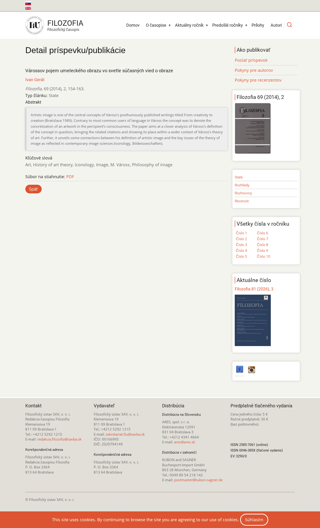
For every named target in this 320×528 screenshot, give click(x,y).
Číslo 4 (241, 250)
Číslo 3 (241, 244)
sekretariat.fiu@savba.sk (125, 434)
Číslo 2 (241, 238)
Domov (133, 25)
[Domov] (34, 25)
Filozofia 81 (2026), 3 (254, 288)
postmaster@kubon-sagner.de (198, 479)
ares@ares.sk (184, 442)
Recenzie (242, 201)
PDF (70, 176)
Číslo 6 (262, 233)
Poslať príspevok (251, 60)
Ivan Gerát (35, 79)
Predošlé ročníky (227, 25)
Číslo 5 (241, 256)
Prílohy (258, 25)
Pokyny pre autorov (254, 70)
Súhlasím (254, 519)
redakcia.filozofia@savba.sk (59, 439)
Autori (276, 25)
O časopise (156, 25)
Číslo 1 (241, 233)
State (239, 177)
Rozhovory (243, 193)
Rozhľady (242, 185)
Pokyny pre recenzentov (258, 80)
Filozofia (65, 23)
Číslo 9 (262, 250)
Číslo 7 (262, 238)
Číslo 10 (263, 256)
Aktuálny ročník (189, 25)
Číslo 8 (262, 244)
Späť (33, 189)
